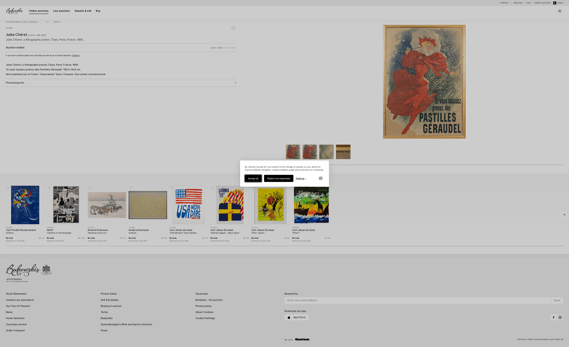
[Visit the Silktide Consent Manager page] (320, 178)
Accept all (253, 178)
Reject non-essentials (278, 178)
